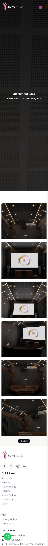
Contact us (7, 499)
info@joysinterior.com (17, 535)
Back (25, 441)
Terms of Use (8, 523)
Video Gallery (8, 495)
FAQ (3, 515)
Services (6, 482)
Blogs (4, 503)
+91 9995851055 (13, 539)
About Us (6, 478)
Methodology (8, 486)
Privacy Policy (9, 519)
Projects (5, 491)
